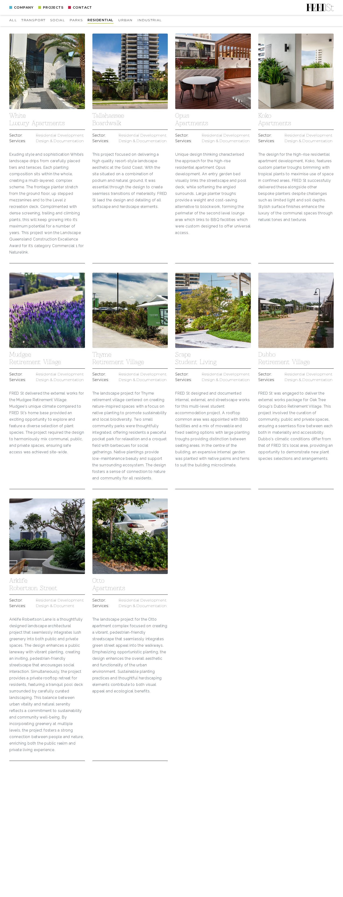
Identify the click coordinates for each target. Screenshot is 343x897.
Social (57, 20)
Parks (76, 20)
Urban (125, 20)
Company (24, 7)
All (13, 20)
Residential (100, 20)
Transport (33, 20)
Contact (82, 7)
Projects (53, 7)
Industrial (149, 20)
